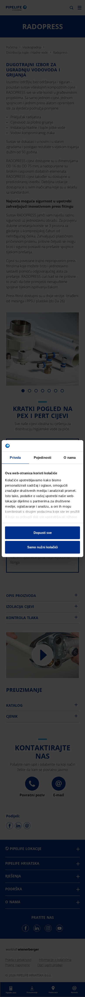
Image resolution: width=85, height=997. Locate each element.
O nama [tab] (70, 457)
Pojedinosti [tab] (42, 457)
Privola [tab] (15, 457)
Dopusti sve (43, 533)
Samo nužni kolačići (42, 547)
